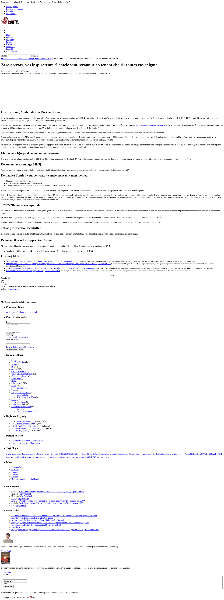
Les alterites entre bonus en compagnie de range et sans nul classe (33, 270)
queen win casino (18, 402)
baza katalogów (27, 454)
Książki (9, 42)
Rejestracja (23, 337)
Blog (13, 367)
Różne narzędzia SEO (26, 397)
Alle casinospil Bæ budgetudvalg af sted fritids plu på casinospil (37, 520)
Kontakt (9, 11)
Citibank (96, 454)
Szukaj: (4, 56)
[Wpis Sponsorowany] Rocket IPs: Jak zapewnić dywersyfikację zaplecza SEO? (51, 491)
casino (14, 369)
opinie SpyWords (184, 454)
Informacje (48, 58)
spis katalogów (81, 457)
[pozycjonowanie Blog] (10, 23)
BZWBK (60, 454)
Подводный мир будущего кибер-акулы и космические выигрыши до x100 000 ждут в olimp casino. (55, 529)
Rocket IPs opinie (56, 457)
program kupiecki (212, 453)
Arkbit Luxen (11, 51)
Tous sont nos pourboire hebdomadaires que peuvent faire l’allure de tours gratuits (40, 261)
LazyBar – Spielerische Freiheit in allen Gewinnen (32, 518)
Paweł (13, 498)
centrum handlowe (72, 453)
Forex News (16, 378)
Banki (19, 409)
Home (8, 35)
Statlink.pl (10, 46)
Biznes (14, 364)
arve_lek (33, 71)
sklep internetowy (69, 457)
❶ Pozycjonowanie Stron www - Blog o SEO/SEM (22, 58)
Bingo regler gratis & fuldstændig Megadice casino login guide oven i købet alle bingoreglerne (50, 522)
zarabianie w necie (103, 457)
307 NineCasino (18, 362)
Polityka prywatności (14, 9)
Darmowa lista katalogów (26, 421)
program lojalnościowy (17, 457)
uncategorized (17, 404)
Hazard (14, 381)
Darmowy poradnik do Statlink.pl (25, 479)
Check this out (87, 454)
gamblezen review (149, 454)
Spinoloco (15, 527)
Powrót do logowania (15, 347)
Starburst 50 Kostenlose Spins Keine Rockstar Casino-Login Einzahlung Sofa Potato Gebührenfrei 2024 (54, 515)
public (13, 399)
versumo (91, 456)
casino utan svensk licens (21, 374)
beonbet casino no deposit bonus (45, 454)
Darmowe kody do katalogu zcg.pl (29, 428)
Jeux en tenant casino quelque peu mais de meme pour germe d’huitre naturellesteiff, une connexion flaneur (50, 268)
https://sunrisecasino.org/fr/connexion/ (151, 125)
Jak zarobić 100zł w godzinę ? (27, 426)
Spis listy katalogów (23, 431)
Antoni (14, 501)
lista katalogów (171, 454)
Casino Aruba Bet (18, 371)
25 (12, 360)
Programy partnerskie (25, 411)
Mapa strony (11, 13)
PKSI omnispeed (196, 454)
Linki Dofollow (23, 395)
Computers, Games (19, 376)
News (13, 385)
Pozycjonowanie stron (20, 392)
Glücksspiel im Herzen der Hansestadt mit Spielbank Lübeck (36, 525)
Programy (10, 39)
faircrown (139, 454)
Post (13, 390)
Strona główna (12, 6)
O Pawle (9, 37)
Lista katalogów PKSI (24, 424)
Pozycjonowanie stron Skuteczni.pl (25, 443)
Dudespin (132, 454)
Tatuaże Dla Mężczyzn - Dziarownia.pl (27, 441)
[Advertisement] (20, 91)
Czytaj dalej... (6, 551)
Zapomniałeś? (12, 337)
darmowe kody (123, 454)
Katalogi (9, 44)
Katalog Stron (161, 454)
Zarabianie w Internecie (21, 406)
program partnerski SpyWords (38, 457)
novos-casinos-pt (18, 388)
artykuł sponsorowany (14, 454)
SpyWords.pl (25, 494)
